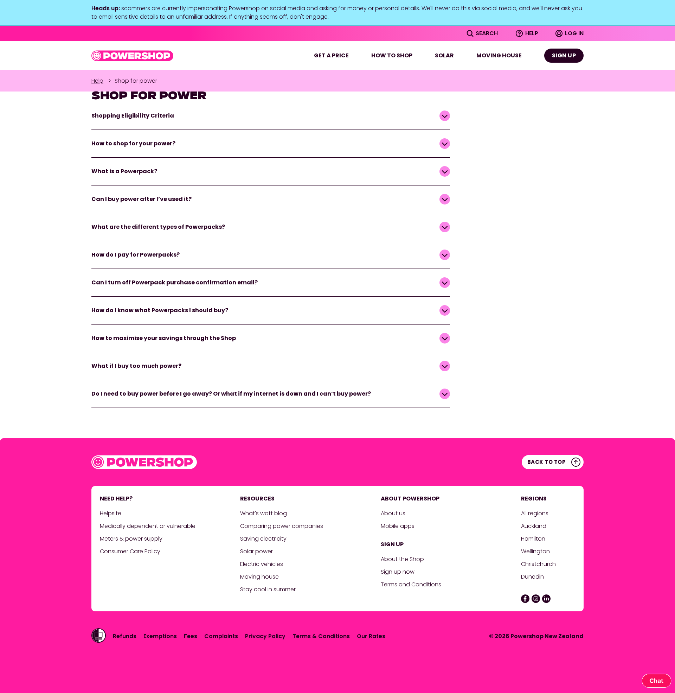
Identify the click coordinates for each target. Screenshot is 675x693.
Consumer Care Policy (131, 551)
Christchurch (539, 564)
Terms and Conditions (411, 584)
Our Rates (371, 636)
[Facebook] (525, 598)
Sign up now (397, 572)
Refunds (124, 636)
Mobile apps (397, 526)
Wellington (536, 551)
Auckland (533, 526)
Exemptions (160, 636)
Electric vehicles (261, 564)
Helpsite (110, 513)
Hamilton (534, 539)
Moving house (499, 55)
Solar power (256, 551)
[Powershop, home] (132, 55)
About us (393, 513)
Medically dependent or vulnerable (147, 526)
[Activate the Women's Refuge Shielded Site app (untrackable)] (98, 635)
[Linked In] (546, 598)
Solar (444, 55)
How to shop (391, 55)
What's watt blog (263, 513)
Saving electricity (263, 539)
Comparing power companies (281, 526)
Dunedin (532, 577)
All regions (534, 513)
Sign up (564, 55)
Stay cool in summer (268, 589)
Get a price (331, 55)
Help (97, 81)
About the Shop (402, 559)
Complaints (221, 636)
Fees (190, 636)
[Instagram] (536, 598)
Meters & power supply (131, 539)
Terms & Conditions (321, 636)
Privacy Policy (265, 636)
